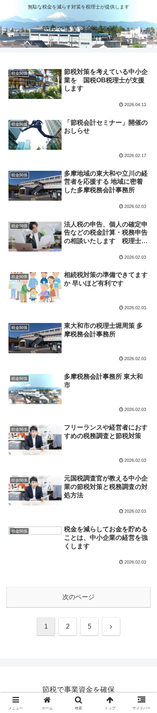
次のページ (78, 596)
